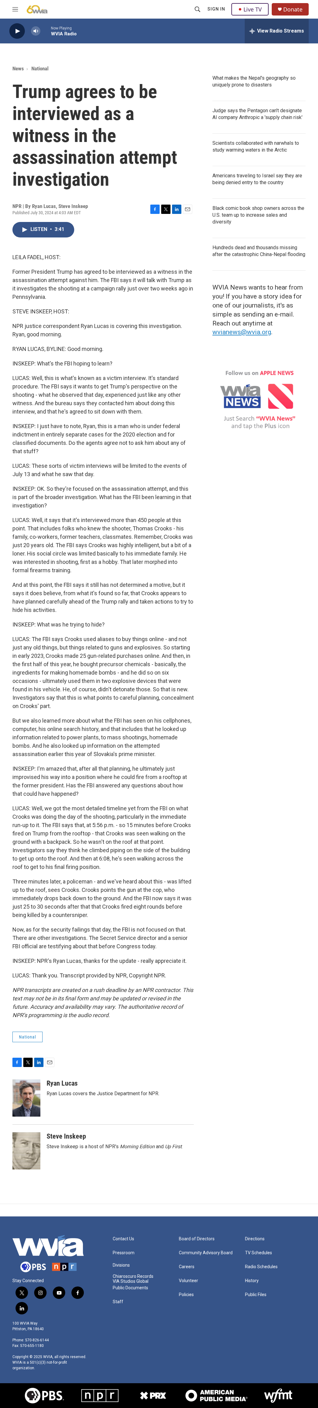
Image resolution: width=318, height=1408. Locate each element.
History (252, 1280)
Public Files (255, 1294)
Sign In (216, 9)
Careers (186, 1266)
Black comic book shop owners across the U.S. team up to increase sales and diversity (258, 215)
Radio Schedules (261, 1266)
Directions (255, 1239)
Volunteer (188, 1280)
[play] (17, 31)
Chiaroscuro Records (133, 1276)
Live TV (252, 9)
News (18, 68)
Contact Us (123, 1239)
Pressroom (123, 1253)
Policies (186, 1294)
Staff (118, 1302)
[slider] (46, 31)
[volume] (35, 31)
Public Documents (130, 1288)
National (39, 68)
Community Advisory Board (206, 1253)
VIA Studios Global (130, 1281)
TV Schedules (258, 1253)
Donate (292, 9)
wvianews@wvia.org (241, 332)
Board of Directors (197, 1239)
